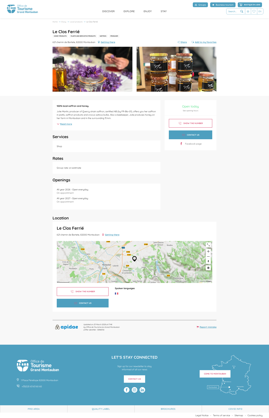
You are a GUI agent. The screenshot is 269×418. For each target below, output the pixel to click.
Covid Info (235, 409)
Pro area (34, 409)
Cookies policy (255, 415)
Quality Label (101, 409)
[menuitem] (22, 9)
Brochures (168, 409)
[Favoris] (254, 11)
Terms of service (221, 415)
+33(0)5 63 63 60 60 (32, 386)
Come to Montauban (215, 374)
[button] (235, 11)
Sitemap (239, 415)
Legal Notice (201, 415)
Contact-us (134, 379)
